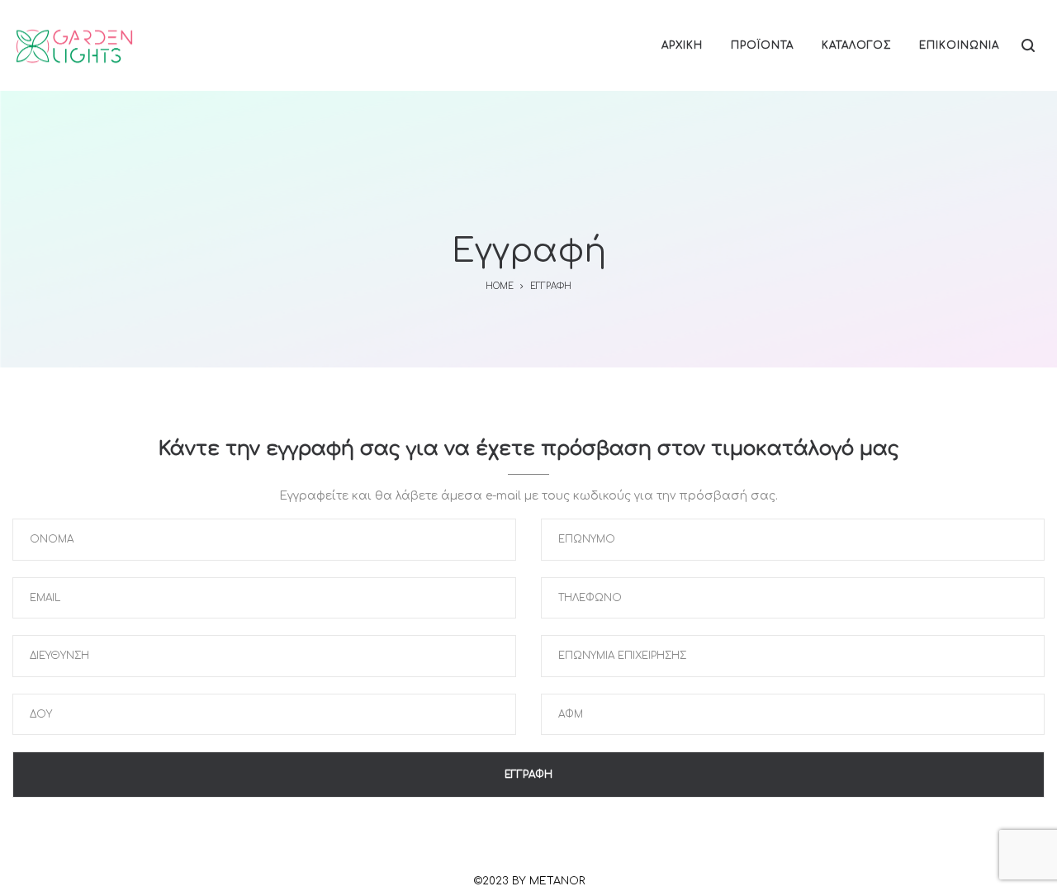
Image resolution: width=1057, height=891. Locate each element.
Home (500, 286)
